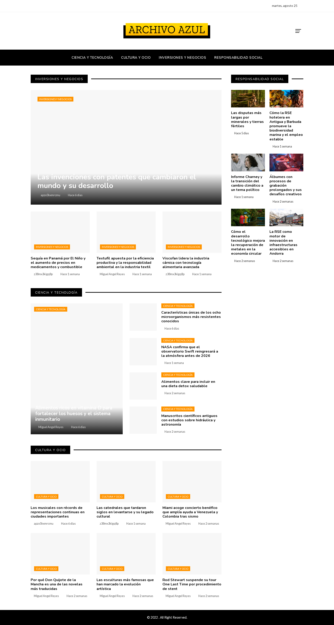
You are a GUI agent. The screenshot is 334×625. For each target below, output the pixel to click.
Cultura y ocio (46, 496)
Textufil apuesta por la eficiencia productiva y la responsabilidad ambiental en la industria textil (125, 262)
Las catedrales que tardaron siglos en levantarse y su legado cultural (125, 512)
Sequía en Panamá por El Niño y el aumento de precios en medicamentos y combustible (58, 262)
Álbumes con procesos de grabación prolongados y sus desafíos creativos (285, 185)
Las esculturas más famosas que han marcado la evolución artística (125, 584)
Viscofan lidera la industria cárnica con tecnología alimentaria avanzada (185, 262)
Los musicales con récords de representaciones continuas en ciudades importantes (58, 512)
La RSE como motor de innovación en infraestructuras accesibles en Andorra (283, 242)
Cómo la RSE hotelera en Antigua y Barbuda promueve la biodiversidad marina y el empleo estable (286, 126)
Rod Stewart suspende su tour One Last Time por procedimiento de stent (191, 584)
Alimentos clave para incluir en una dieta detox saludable (188, 384)
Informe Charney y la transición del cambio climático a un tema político (247, 183)
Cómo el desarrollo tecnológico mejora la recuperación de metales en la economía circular (248, 242)
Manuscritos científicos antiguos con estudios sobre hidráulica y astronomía (189, 420)
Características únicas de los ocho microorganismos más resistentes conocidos (191, 317)
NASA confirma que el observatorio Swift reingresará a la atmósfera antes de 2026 (189, 351)
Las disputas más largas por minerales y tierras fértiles (247, 119)
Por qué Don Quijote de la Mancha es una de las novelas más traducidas (56, 584)
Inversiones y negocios (55, 99)
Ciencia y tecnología (50, 309)
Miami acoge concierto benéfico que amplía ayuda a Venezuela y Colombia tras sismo (190, 512)
